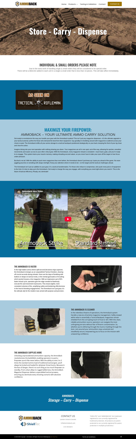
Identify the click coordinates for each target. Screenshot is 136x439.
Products (72, 4)
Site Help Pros (54, 436)
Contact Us (114, 4)
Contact (102, 4)
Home (64, 4)
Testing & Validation (88, 4)
